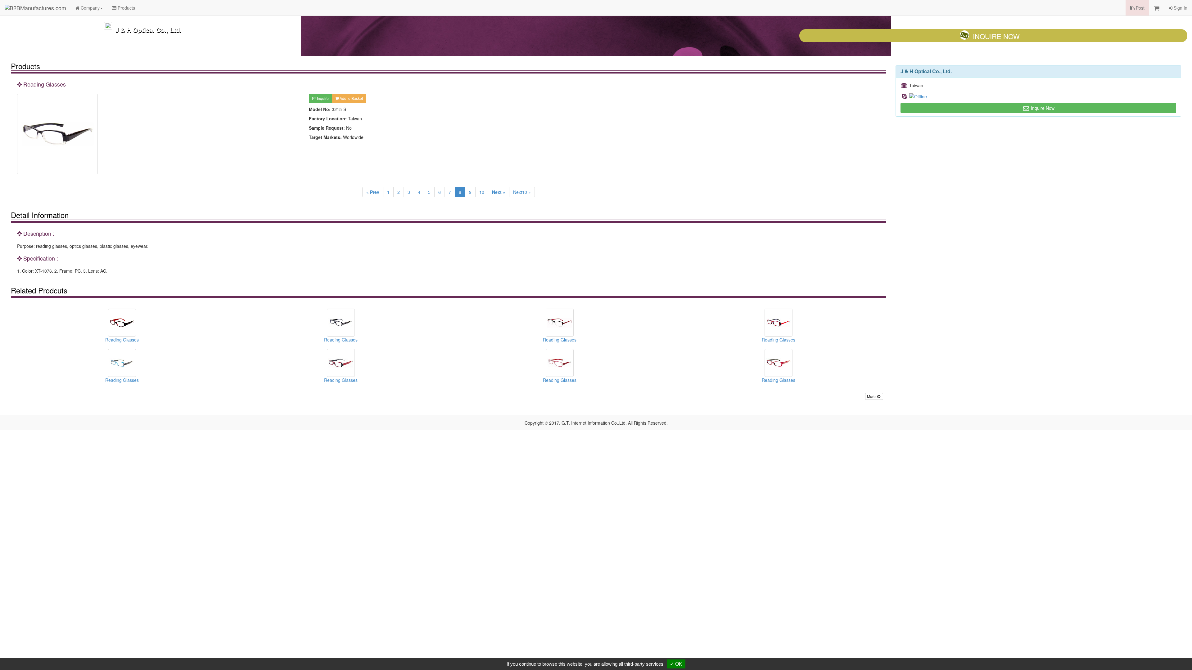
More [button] (872, 396)
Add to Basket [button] (351, 98)
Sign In (1179, 8)
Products (125, 8)
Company (89, 8)
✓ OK (676, 664)
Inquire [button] (322, 98)
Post (1140, 8)
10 (481, 192)
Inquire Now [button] (1042, 108)
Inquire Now (996, 36)
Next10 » (522, 192)
